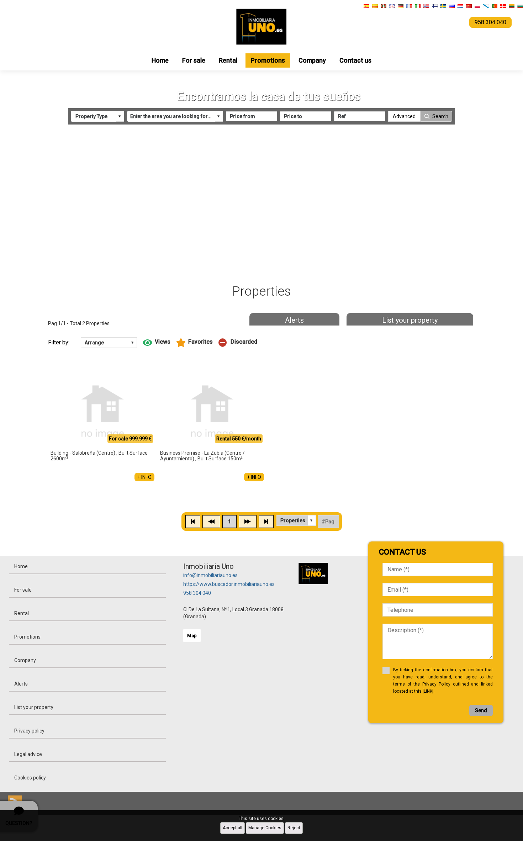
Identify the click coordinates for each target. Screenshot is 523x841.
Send (481, 710)
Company (312, 60)
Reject (293, 827)
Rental (228, 60)
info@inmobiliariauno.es (210, 575)
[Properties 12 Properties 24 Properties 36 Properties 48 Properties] (296, 520)
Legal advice (28, 754)
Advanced (404, 116)
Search (440, 116)
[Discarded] (237, 342)
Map (192, 635)
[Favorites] (194, 342)
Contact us (355, 60)
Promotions (268, 60)
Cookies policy (30, 778)
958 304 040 (197, 593)
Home (160, 60)
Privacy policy (29, 731)
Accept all (232, 827)
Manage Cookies (264, 827)
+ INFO (144, 477)
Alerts (294, 320)
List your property (410, 320)
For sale (193, 60)
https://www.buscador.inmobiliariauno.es (229, 584)
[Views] (156, 342)
